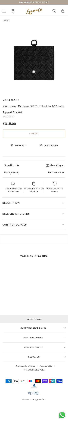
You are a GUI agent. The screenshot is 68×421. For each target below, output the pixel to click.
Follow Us (33, 357)
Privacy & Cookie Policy (34, 370)
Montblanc (11, 100)
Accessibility (46, 366)
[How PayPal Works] (34, 386)
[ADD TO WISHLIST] (6, 267)
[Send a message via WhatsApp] (62, 415)
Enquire (34, 133)
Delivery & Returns (16, 213)
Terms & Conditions (25, 366)
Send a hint (51, 145)
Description (11, 202)
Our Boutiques (33, 347)
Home (5, 20)
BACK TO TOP (34, 319)
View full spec (56, 165)
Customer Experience (33, 328)
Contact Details (14, 224)
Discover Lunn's (33, 337)
